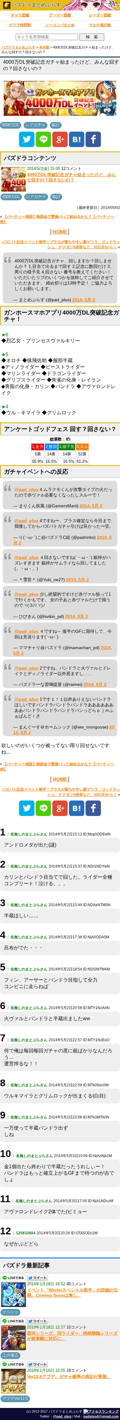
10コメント (76, 1327)
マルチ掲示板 (100, 25)
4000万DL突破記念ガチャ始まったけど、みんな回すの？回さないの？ (71, 177)
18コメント (76, 1370)
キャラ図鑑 (20, 15)
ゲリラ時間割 (20, 25)
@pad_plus (26, 489)
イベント (10, 1312)
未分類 (44, 47)
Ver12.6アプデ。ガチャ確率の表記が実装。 (69, 1376)
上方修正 (10, 1355)
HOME (60, 232)
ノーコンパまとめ (60, 25)
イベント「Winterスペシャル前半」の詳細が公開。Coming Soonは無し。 (72, 1292)
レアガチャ (36, 125)
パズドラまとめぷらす (35, 4)
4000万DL (10, 125)
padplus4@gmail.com (101, 1416)
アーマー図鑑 (60, 15)
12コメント (71, 168)
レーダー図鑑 (100, 15)
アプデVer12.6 (15, 1398)
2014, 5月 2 (83, 300)
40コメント (76, 1284)
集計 (56, 125)
